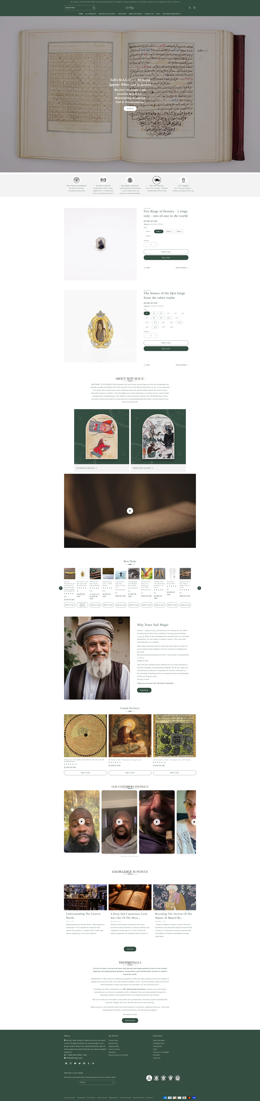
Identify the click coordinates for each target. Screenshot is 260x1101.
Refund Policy (113, 1043)
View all (130, 949)
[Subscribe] (112, 1082)
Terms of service (102, 1097)
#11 (177, 318)
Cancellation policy (138, 1097)
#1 (147, 313)
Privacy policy (91, 1097)
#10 (168, 318)
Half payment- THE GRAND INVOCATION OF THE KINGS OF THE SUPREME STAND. (84, 760)
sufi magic (72, 1097)
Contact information (125, 1097)
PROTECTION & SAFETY (142, 468)
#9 (161, 318)
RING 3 (169, 231)
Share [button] (148, 268)
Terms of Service (114, 1049)
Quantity (146, 240)
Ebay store (156, 1058)
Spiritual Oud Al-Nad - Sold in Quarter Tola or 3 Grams (185, 584)
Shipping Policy (114, 1046)
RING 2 (158, 231)
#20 (172, 327)
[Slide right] (199, 588)
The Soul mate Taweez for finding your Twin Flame (145, 584)
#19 (164, 327)
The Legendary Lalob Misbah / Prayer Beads (133, 583)
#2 (154, 313)
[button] (107, 13)
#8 (154, 318)
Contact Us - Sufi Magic (161, 1052)
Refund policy (81, 1097)
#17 (148, 327)
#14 (164, 323)
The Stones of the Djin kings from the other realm (82, 583)
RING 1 (149, 232)
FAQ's (155, 1049)
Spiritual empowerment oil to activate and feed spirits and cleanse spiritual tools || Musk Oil (69, 586)
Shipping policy (113, 1097)
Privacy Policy (113, 1040)
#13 (155, 322)
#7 (148, 318)
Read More (144, 690)
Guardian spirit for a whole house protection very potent (159, 584)
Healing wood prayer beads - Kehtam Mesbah (95, 583)
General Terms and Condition (118, 1055)
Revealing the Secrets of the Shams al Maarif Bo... (173, 915)
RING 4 (179, 231)
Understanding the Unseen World (83, 915)
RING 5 (149, 236)
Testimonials (130, 1020)
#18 (155, 327)
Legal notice (149, 1097)
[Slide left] (61, 588)
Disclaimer (112, 1052)
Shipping (146, 224)
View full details (181, 268)
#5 (176, 313)
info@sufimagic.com (74, 1058)
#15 (172, 323)
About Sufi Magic (159, 1040)
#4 (169, 313)
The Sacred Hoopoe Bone (171, 582)
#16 (179, 322)
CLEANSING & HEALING (85, 468)
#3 (161, 313)
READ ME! (156, 1055)
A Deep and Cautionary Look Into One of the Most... (129, 915)
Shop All (130, 108)
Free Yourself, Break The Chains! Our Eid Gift (120, 584)
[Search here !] (93, 7)
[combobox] (80, 7)
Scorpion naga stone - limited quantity (107, 583)
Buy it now (166, 258)
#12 (148, 323)
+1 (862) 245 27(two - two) (76, 1055)
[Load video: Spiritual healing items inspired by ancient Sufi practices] (130, 511)
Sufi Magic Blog (158, 1043)
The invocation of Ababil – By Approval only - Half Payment (172, 760)
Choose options (82, 605)
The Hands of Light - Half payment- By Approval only (125, 760)
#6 (184, 313)
